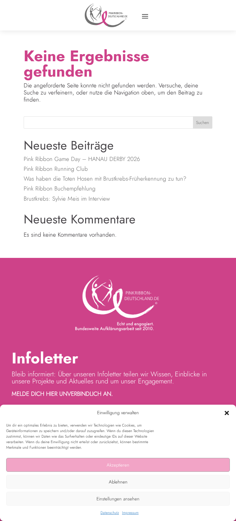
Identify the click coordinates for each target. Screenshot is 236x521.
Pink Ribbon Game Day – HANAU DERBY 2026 (83, 159)
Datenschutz (109, 512)
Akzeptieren (118, 465)
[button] (227, 413)
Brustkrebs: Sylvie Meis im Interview (67, 198)
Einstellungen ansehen (118, 498)
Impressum (130, 512)
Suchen (202, 122)
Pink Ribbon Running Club (57, 169)
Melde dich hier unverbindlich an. (62, 394)
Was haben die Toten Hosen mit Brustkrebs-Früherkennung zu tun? (105, 178)
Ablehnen (118, 482)
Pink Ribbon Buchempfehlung (60, 188)
